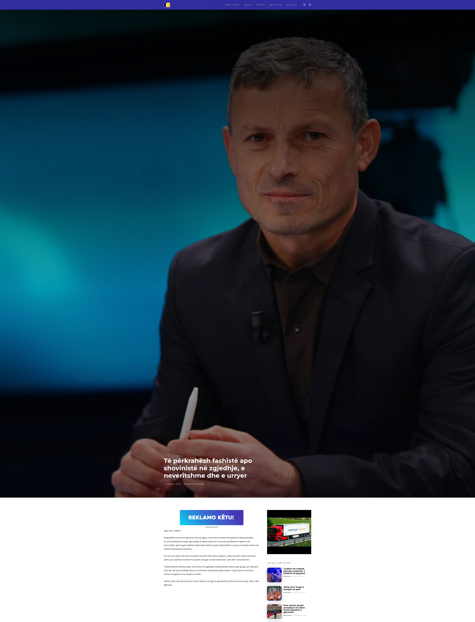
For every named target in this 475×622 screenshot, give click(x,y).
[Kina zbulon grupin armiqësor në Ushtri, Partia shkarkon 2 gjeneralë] (274, 611)
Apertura (287, 576)
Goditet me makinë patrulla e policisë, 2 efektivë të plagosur (294, 571)
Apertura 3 (288, 615)
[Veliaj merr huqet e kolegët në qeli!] (274, 593)
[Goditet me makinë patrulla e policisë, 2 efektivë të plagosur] (274, 575)
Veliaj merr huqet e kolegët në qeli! (294, 588)
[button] (304, 5)
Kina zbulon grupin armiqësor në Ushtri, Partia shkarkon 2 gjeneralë (294, 608)
